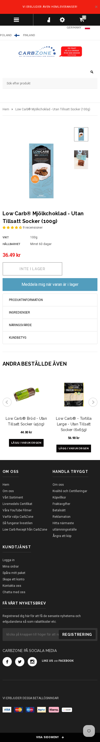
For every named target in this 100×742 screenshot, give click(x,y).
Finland (29, 35)
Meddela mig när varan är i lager (50, 284)
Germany (74, 27)
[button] (13, 227)
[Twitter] (19, 661)
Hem (6, 109)
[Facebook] (7, 661)
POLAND (6, 35)
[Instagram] (32, 661)
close (96, 7)
